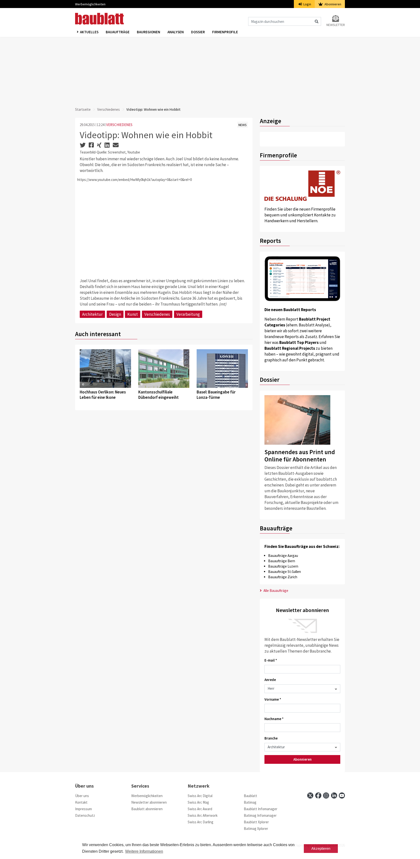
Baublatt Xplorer (256, 822)
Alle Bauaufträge (275, 590)
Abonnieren (332, 4)
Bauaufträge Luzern (283, 566)
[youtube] (342, 795)
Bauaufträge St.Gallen (284, 571)
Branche (271, 738)
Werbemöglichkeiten (90, 4)
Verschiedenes (108, 109)
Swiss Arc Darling (200, 822)
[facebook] (318, 795)
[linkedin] (334, 795)
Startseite (83, 109)
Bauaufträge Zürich (282, 577)
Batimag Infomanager (260, 815)
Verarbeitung (188, 314)
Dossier (198, 32)
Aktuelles (89, 32)
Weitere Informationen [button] (144, 851)
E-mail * (270, 660)
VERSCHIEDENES (119, 124)
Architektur (92, 314)
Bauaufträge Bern (281, 561)
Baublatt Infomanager (260, 809)
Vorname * (272, 699)
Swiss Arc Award (200, 809)
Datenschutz (85, 815)
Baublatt (250, 795)
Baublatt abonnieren (147, 809)
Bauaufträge (118, 32)
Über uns (82, 795)
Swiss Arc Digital (200, 795)
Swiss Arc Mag (198, 802)
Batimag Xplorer (256, 828)
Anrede (270, 679)
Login (307, 4)
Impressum (83, 809)
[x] (310, 795)
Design (115, 314)
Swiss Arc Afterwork (203, 815)
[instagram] (326, 795)
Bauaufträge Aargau (283, 555)
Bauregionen (148, 32)
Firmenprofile (225, 32)
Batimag (250, 802)
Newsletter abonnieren (149, 802)
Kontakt (81, 802)
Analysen (175, 32)
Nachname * (274, 718)
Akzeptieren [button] (320, 848)
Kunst (132, 314)
